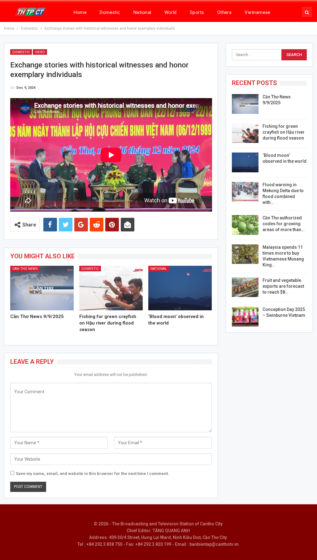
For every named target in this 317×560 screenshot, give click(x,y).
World (170, 12)
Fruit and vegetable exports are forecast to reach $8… (283, 286)
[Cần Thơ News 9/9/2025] (42, 288)
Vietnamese (258, 12)
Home (80, 12)
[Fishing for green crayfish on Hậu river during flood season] (111, 288)
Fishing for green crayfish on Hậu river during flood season (284, 132)
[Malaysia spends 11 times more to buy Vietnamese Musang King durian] (245, 254)
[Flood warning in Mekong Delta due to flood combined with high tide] (245, 192)
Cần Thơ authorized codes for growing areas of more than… (283, 223)
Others (224, 12)
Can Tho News (25, 269)
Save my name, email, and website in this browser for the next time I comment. (92, 473)
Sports (197, 12)
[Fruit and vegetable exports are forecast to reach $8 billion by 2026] (245, 287)
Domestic (110, 12)
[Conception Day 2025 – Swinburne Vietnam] (245, 316)
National (142, 12)
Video (40, 52)
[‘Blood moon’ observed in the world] (180, 288)
